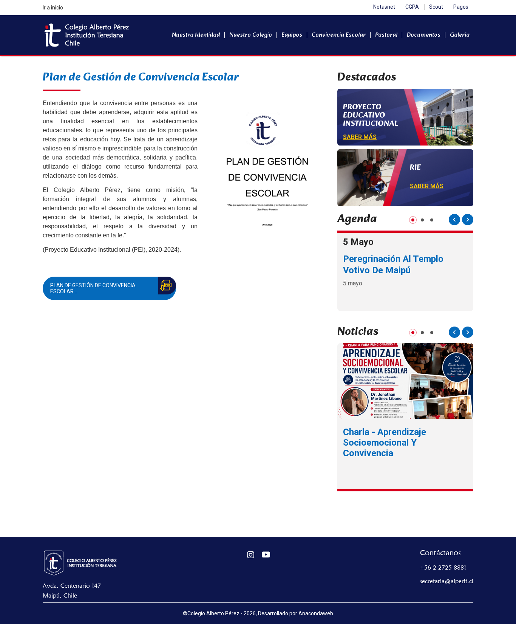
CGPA (412, 7)
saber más (360, 137)
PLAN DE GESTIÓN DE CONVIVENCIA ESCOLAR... (93, 288)
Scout (436, 7)
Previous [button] (454, 219)
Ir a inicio (53, 8)
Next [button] (467, 219)
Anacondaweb (315, 613)
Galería (460, 35)
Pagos (460, 7)
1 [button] (413, 220)
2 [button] (422, 220)
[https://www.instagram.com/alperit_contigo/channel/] (250, 554)
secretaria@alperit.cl (446, 581)
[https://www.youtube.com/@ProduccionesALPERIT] (266, 554)
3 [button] (432, 220)
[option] (405, 271)
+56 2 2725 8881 (443, 567)
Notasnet (384, 7)
